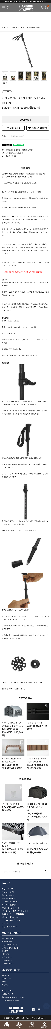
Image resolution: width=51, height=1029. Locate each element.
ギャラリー (6, 984)
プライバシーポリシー (11, 1000)
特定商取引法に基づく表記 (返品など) (17, 150)
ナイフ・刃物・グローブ (11, 920)
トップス (5, 951)
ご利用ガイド (7, 991)
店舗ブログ (6, 978)
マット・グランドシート (11, 907)
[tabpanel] (25, 51)
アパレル (5, 923)
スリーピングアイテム (10, 901)
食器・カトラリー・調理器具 (13, 914)
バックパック (7, 941)
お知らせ (5, 975)
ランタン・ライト (8, 892)
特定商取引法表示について (13, 997)
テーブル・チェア (8, 898)
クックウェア (7, 960)
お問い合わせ (13, 127)
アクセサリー (7, 957)
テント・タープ (7, 889)
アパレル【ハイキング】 (11, 947)
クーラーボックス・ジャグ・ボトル (15, 911)
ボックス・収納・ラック (11, 917)
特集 (4, 981)
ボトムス (5, 954)
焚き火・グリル (8, 895)
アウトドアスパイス (9, 926)
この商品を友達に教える (12, 153)
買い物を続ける (9, 156)
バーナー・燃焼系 (9, 904)
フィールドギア (8, 963)
